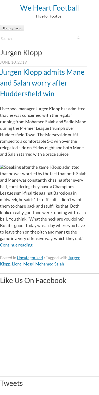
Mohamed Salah (49, 263)
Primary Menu (12, 28)
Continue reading (18, 244)
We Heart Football (49, 7)
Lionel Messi (23, 263)
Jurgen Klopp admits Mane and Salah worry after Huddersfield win (42, 83)
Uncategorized (30, 257)
